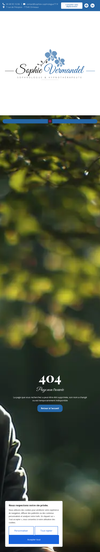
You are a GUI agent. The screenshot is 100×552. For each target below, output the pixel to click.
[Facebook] (86, 6)
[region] (34, 524)
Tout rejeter (46, 530)
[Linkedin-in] (92, 6)
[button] (50, 121)
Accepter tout (33, 539)
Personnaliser (21, 530)
